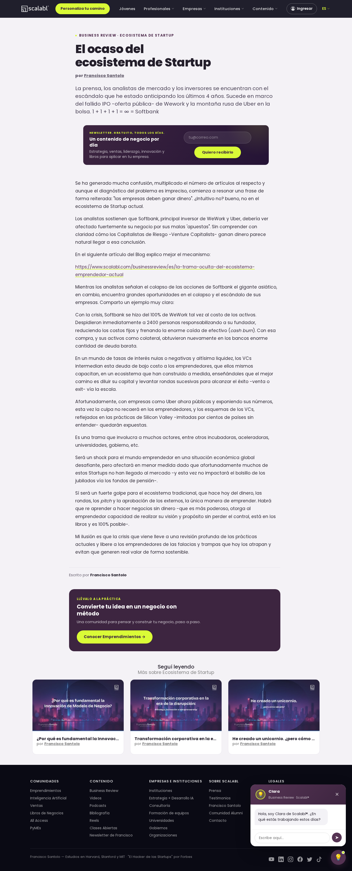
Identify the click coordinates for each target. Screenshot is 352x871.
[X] (309, 859)
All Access (39, 820)
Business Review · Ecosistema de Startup (126, 35)
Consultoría (159, 805)
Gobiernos (158, 828)
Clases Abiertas (103, 828)
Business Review (104, 790)
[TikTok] (319, 859)
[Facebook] (300, 859)
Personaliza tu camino (83, 8)
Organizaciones (163, 835)
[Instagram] (290, 859)
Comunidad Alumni (226, 813)
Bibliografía (100, 813)
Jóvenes (127, 8)
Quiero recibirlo (217, 152)
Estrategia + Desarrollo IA (171, 798)
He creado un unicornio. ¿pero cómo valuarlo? (282, 739)
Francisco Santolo (104, 76)
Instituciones (227, 8)
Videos (96, 798)
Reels (94, 820)
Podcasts (98, 805)
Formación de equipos (169, 813)
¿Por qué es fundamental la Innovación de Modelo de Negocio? (105, 739)
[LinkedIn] (281, 859)
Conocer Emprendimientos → (115, 636)
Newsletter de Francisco (111, 835)
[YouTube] (271, 859)
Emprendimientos (45, 790)
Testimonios (220, 798)
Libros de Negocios (46, 813)
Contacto (218, 820)
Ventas (36, 805)
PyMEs (35, 828)
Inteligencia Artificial (48, 798)
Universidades (161, 820)
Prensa (215, 790)
